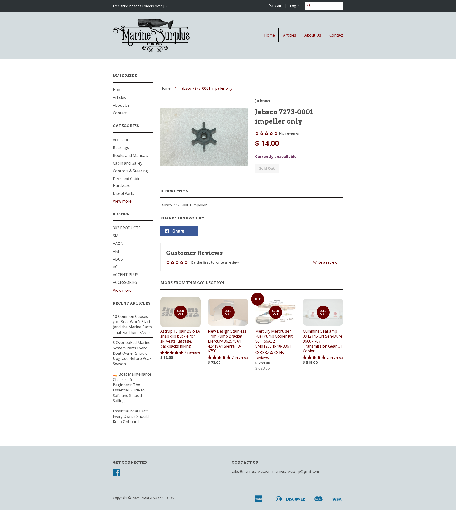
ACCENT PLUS (125, 274)
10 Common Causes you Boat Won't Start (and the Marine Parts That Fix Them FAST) (132, 324)
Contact (336, 35)
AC (115, 266)
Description (174, 191)
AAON (118, 243)
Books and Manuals (130, 155)
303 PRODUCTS (127, 227)
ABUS (118, 259)
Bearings (121, 147)
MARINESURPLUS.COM (158, 498)
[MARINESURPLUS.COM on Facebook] (116, 474)
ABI (116, 251)
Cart (277, 6)
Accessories (123, 139)
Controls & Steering (130, 170)
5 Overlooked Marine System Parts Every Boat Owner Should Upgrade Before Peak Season (132, 353)
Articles (289, 35)
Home (269, 35)
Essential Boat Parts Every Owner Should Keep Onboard (131, 416)
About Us (312, 35)
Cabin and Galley (127, 163)
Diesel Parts (123, 193)
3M (116, 235)
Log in (294, 6)
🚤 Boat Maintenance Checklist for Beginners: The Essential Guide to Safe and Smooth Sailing (132, 387)
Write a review (325, 262)
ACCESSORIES (125, 282)
